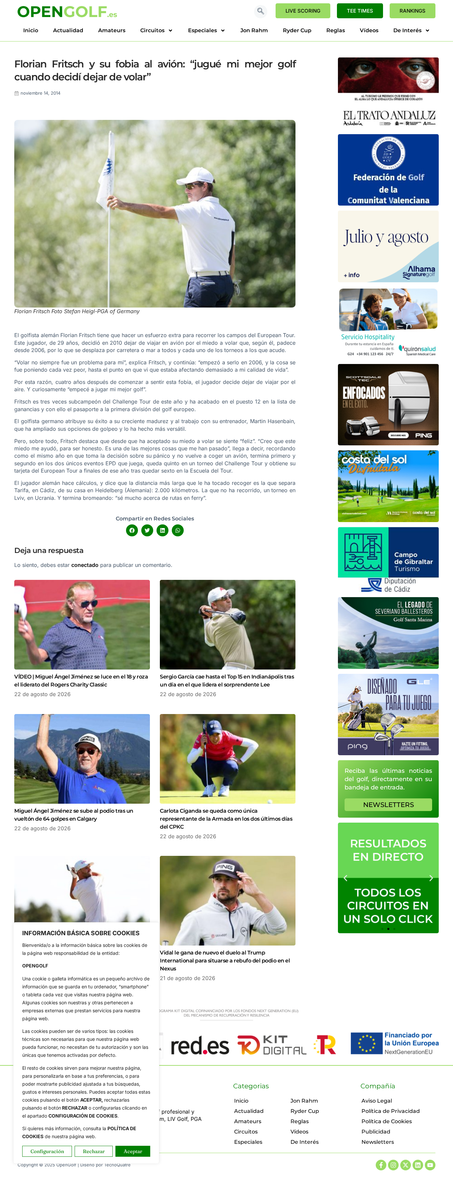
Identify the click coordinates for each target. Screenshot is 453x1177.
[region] (86, 1043)
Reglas (335, 30)
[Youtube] (430, 1165)
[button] (260, 11)
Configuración (47, 1151)
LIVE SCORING (303, 11)
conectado (84, 565)
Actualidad (68, 30)
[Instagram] (393, 1165)
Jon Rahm (254, 30)
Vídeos (369, 30)
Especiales (202, 30)
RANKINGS (412, 11)
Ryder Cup (297, 30)
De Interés (407, 30)
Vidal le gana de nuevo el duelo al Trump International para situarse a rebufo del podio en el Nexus (225, 961)
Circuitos (152, 30)
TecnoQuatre (117, 1164)
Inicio (30, 30)
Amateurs (111, 30)
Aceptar (133, 1151)
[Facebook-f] (381, 1165)
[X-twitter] (405, 1165)
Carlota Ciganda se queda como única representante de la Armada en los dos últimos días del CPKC (226, 819)
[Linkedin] (418, 1165)
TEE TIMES (360, 11)
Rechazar (94, 1151)
